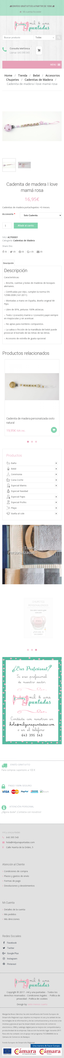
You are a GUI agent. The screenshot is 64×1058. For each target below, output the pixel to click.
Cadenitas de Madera (39, 79)
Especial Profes (18, 502)
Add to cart (54, 430)
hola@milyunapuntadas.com (20, 842)
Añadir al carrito (26, 225)
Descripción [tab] (8, 263)
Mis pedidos (10, 914)
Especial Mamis (19, 485)
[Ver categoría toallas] (32, 554)
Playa (13, 507)
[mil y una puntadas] (32, 26)
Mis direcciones (12, 919)
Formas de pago (12, 880)
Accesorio (8, 214)
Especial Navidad (19, 491)
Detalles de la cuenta (14, 909)
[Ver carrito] (39, 50)
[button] (53, 65)
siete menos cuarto (37, 1004)
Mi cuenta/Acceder (31, 12)
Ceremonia (16, 474)
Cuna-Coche (17, 479)
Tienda (22, 75)
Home (8, 75)
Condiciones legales (37, 995)
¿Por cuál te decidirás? (32, 639)
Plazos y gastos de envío (16, 876)
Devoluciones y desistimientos (19, 885)
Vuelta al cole (17, 513)
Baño (13, 463)
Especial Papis (18, 496)
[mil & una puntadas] (32, 983)
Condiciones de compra (16, 871)
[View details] (32, 387)
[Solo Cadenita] (41, 215)
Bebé (36, 75)
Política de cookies (38, 998)
